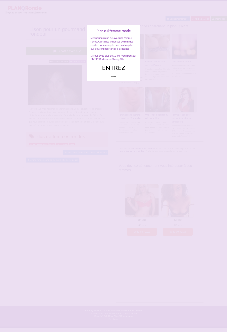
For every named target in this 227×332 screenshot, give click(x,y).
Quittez (113, 76)
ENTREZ (113, 67)
